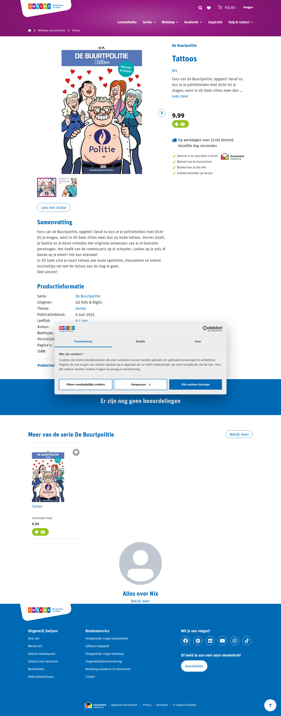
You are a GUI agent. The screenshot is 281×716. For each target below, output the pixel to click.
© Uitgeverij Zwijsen (184, 705)
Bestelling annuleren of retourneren (108, 669)
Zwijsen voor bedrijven (43, 661)
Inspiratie (215, 22)
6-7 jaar (82, 320)
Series (147, 22)
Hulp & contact (238, 22)
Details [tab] (140, 341)
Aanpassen (138, 384)
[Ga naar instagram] (234, 640)
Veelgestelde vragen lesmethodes (106, 638)
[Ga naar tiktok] (246, 640)
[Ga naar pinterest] (197, 640)
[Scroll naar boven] (270, 705)
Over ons (33, 638)
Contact (90, 677)
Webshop (168, 22)
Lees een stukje (53, 207)
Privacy (147, 705)
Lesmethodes (127, 22)
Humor (81, 308)
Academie (191, 22)
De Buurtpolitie (88, 295)
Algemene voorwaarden (124, 705)
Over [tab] (198, 341)
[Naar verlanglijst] (209, 7)
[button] (162, 113)
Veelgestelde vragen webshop (104, 654)
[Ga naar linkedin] (210, 640)
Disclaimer (162, 705)
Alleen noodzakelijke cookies (85, 384)
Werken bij (35, 646)
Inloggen (248, 7)
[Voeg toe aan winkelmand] (180, 124)
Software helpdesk (97, 646)
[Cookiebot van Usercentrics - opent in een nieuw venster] (205, 329)
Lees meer (180, 95)
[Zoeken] (200, 7)
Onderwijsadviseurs (41, 677)
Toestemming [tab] (83, 341)
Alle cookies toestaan (195, 384)
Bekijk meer (239, 434)
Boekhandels (36, 669)
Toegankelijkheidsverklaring (103, 661)
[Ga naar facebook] (185, 640)
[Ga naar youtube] (222, 640)
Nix (174, 70)
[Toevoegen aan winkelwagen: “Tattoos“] (40, 532)
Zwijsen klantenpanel (41, 654)
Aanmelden (194, 665)
